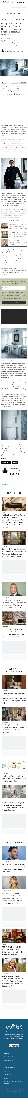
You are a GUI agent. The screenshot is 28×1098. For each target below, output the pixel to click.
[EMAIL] (19, 474)
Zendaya (10, 91)
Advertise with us (8, 1060)
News (22, 51)
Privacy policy (7, 1071)
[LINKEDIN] (16, 474)
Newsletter (23, 82)
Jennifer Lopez (6, 462)
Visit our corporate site (16, 1038)
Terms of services (18, 292)
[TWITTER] (11, 474)
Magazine (19, 2)
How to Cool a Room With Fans (18, 7)
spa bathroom (15, 363)
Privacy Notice (20, 293)
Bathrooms (20, 19)
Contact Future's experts (10, 1057)
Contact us (6, 1064)
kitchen (23, 385)
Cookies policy (7, 1074)
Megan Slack (10, 50)
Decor (3, 19)
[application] (14, 316)
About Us (6, 1053)
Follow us (15, 82)
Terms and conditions (9, 1067)
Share (5, 82)
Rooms (11, 19)
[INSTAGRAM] (13, 474)
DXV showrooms (10, 449)
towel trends (11, 151)
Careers (6, 1078)
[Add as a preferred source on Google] (14, 1045)
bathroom (12, 203)
